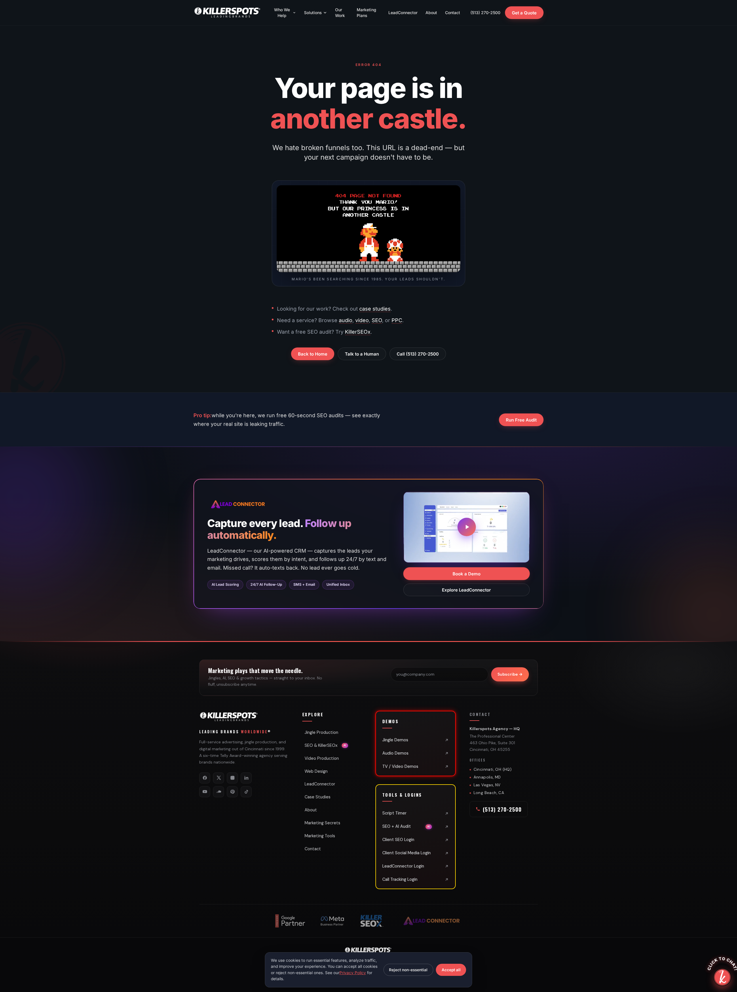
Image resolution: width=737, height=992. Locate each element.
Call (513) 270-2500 (418, 354)
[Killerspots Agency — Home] (227, 13)
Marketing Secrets (322, 822)
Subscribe (510, 674)
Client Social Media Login (406, 852)
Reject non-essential (408, 970)
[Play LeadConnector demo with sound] (466, 527)
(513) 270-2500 (485, 12)
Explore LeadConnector (466, 589)
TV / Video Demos (400, 766)
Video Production (322, 758)
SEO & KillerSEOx (325, 745)
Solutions (313, 12)
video (362, 320)
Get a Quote (524, 13)
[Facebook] (204, 777)
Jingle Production (321, 732)
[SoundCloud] (218, 791)
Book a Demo (466, 573)
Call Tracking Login (399, 879)
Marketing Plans (366, 12)
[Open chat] (722, 977)
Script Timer (394, 813)
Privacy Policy (352, 972)
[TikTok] (246, 791)
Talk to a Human (362, 354)
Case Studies (317, 797)
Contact (452, 12)
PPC (397, 320)
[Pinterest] (232, 791)
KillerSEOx (358, 332)
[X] (218, 777)
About (431, 12)
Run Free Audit (521, 419)
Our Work (340, 12)
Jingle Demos (395, 739)
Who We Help (282, 12)
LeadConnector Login (403, 866)
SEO (377, 320)
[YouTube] (204, 791)
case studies (375, 309)
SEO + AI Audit (406, 826)
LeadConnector (402, 12)
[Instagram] (232, 777)
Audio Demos (395, 753)
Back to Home (312, 354)
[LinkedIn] (246, 777)
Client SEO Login (398, 839)
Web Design (316, 771)
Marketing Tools (320, 835)
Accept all (451, 970)
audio (345, 320)
